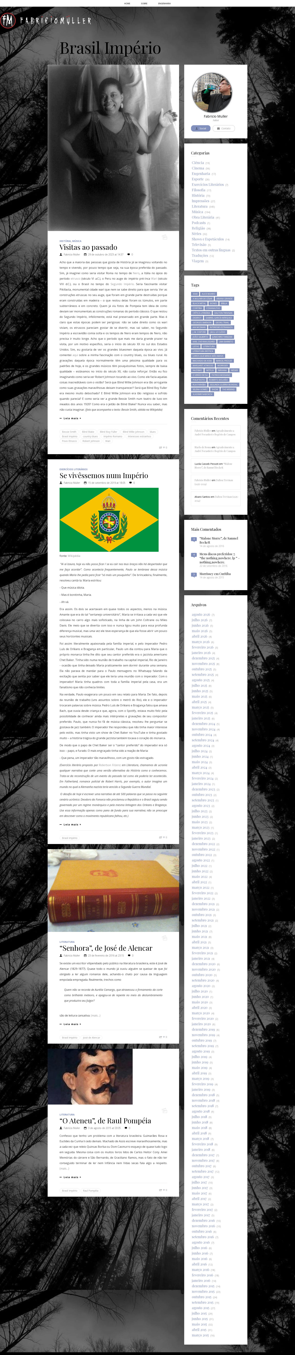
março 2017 (200, 1204)
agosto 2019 (201, 1051)
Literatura (67, 941)
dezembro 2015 (203, 1286)
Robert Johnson (91, 441)
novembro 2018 (203, 1100)
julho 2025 (199, 685)
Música (76, 241)
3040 (195, 293)
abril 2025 (199, 701)
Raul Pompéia (90, 1190)
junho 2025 (200, 690)
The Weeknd (228, 389)
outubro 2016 (202, 1231)
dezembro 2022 (203, 843)
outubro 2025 (202, 669)
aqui (75, 355)
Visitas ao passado (88, 247)
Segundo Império (122, 284)
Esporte (198, 179)
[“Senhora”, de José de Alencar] (113, 890)
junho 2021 (200, 931)
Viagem (198, 260)
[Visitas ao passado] (113, 148)
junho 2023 (200, 816)
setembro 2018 (203, 1105)
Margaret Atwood (203, 365)
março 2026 (201, 641)
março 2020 (201, 1013)
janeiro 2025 (201, 718)
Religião (198, 228)
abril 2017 (199, 1198)
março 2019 (200, 1078)
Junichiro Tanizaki (222, 336)
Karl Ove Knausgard (204, 341)
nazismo (197, 370)
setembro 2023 (203, 800)
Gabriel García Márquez (219, 317)
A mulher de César (202, 298)
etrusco (75, 278)
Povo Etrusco (69, 441)
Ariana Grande (224, 298)
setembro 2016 (203, 1236)
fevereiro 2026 (203, 647)
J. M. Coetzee (199, 332)
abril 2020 (199, 1007)
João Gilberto (200, 336)
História (65, 241)
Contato (225, 128)
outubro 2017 (202, 1165)
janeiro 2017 (201, 1215)
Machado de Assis (202, 360)
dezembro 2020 (203, 963)
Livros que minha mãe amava (208, 356)
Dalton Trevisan (223, 313)
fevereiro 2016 (202, 1275)
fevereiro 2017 (202, 1209)
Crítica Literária (201, 313)
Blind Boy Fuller (108, 431)
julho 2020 (200, 991)
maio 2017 (199, 1193)
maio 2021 (199, 936)
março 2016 (200, 1269)
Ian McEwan (199, 327)
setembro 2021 (203, 920)
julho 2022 (199, 865)
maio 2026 (200, 630)
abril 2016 (199, 1264)
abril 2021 (199, 942)
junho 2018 (200, 1122)
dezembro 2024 (203, 723)
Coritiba (197, 308)
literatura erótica (203, 351)
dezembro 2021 (203, 903)
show (215, 389)
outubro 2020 (202, 974)
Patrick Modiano (221, 375)
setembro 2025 (203, 674)
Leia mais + (72, 418)
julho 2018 (199, 1116)
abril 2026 (199, 636)
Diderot (197, 317)
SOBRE (144, 3)
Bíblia (224, 303)
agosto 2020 (201, 985)
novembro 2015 (203, 1291)
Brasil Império (69, 436)
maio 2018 (199, 1127)
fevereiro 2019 (202, 1084)
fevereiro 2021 (202, 952)
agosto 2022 (201, 860)
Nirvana (222, 370)
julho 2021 (199, 925)
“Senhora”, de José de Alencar (106, 948)
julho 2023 (199, 811)
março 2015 (200, 1335)
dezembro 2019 (203, 1029)
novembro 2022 (203, 849)
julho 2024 (199, 750)
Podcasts (199, 222)
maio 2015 (199, 1324)
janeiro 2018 (201, 1149)
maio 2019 (199, 1067)
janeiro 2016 (201, 1280)
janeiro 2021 (201, 958)
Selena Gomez (200, 389)
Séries (196, 233)
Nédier (234, 370)
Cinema (198, 168)
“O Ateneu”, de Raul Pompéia (105, 1120)
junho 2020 (200, 996)
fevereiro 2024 (202, 778)
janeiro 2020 (201, 1023)
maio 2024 (200, 761)
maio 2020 (200, 1002)
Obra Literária (203, 217)
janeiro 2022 (201, 898)
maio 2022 (199, 876)
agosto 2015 (200, 1307)
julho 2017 (199, 1182)
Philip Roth (199, 379)
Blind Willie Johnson (133, 431)
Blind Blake (88, 431)
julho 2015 (199, 1313)
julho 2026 (200, 619)
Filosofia (198, 190)
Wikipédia (74, 556)
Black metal (199, 303)
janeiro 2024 (201, 783)
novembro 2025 (203, 663)
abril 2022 (199, 882)
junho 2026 (200, 625)
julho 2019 (199, 1056)
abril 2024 (199, 767)
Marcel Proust (224, 360)
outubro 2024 (202, 734)
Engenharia (201, 173)
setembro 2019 (203, 1045)
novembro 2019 (203, 1034)
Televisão (199, 244)
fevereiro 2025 (202, 712)
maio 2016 (199, 1258)
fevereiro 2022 (202, 892)
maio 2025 (199, 696)
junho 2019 (200, 1062)
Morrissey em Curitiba (215, 574)
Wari (154, 278)
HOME (127, 3)
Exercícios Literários (74, 469)
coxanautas (213, 308)
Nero (136, 273)
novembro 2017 (203, 1160)
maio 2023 (200, 821)
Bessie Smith (69, 431)
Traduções (200, 255)
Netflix (210, 370)
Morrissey (222, 365)
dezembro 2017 (203, 1154)
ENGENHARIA (164, 3)
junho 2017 (200, 1187)
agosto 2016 (201, 1242)
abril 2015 (199, 1329)
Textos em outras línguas (211, 250)
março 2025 (200, 707)
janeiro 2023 (201, 838)
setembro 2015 (202, 1302)
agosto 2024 (201, 745)
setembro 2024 (203, 740)
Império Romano (112, 436)
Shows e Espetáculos (208, 239)
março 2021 (200, 947)
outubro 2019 (202, 1040)
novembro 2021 (203, 909)
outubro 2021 (202, 914)
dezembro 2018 (203, 1094)
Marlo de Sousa (203, 447)
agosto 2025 (201, 680)
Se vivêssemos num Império (104, 475)
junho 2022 (200, 871)
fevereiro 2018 (202, 1144)
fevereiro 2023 (202, 832)
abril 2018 (199, 1133)
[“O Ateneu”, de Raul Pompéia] (113, 1077)
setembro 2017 (203, 1171)
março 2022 (200, 887)
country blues (90, 436)
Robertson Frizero (109, 765)
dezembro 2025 (203, 658)
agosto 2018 (201, 1111)
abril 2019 (199, 1073)
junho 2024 (200, 756)
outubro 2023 (202, 794)
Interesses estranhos (139, 436)
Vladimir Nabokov (202, 394)
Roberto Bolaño (218, 379)
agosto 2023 (201, 805)
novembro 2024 (203, 729)
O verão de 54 (200, 375)
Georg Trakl (222, 322)
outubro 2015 (201, 1296)
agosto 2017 (200, 1176)
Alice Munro (208, 293)
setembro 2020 (203, 980)
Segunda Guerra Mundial (224, 384)
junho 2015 (200, 1318)
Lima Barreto (226, 341)
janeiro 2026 (201, 652)
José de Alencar (91, 1037)
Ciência (198, 162)
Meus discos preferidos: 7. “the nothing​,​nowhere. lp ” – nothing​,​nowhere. (220, 558)
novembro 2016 (203, 1225)
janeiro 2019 (201, 1089)
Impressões (200, 200)
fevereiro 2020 (203, 1018)
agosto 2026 (201, 614)
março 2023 (200, 827)
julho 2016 (199, 1247)
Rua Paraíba (199, 384)
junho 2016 (200, 1253)
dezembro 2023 (203, 789)
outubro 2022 (202, 854)
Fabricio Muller (72, 254)
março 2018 (200, 1138)
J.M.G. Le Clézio (217, 332)
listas (196, 346)
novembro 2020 (204, 969)
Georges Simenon (202, 322)
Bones (213, 303)
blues (153, 431)
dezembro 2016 (203, 1220)
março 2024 (200, 772)
